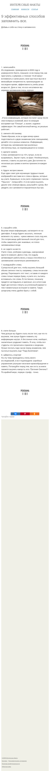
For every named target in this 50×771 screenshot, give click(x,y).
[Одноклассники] (34, 413)
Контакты (4, 761)
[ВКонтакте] (15, 413)
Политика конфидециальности (11, 764)
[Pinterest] (25, 413)
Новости (25, 9)
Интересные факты (25, 5)
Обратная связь (6, 766)
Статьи (34, 9)
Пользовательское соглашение (17, 761)
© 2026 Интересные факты (10, 758)
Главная (15, 9)
